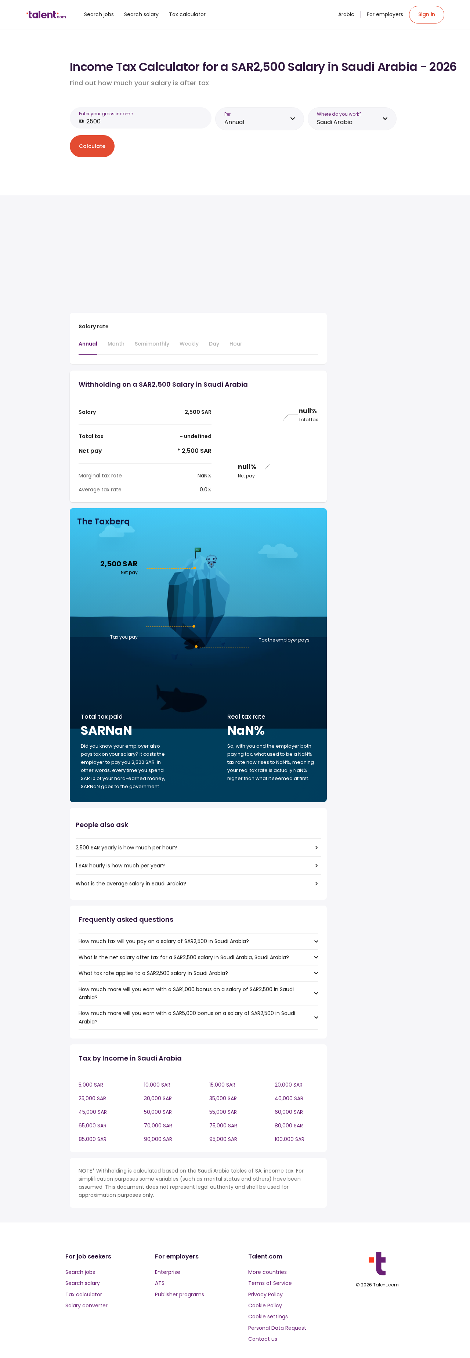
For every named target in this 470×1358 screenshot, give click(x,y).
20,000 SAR (289, 1084)
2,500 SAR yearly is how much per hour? (126, 847)
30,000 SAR (158, 1098)
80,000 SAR (289, 1125)
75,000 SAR (223, 1125)
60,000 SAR (289, 1112)
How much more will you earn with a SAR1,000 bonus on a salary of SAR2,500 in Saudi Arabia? (186, 993)
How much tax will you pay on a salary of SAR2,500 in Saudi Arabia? (164, 941)
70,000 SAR (158, 1125)
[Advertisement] (198, 255)
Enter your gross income (106, 114)
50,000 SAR (158, 1112)
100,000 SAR (289, 1139)
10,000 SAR (157, 1084)
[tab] (88, 347)
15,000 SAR (222, 1084)
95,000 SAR (223, 1139)
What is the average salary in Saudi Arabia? (131, 883)
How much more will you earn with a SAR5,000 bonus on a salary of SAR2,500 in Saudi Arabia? (187, 1017)
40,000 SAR (289, 1098)
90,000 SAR (158, 1139)
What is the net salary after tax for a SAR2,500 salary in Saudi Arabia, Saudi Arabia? (184, 957)
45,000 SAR (93, 1112)
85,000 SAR (92, 1139)
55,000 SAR (223, 1112)
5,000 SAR (91, 1084)
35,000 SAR (223, 1098)
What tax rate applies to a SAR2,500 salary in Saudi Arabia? (153, 973)
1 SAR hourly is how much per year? (120, 865)
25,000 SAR (92, 1098)
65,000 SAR (92, 1125)
